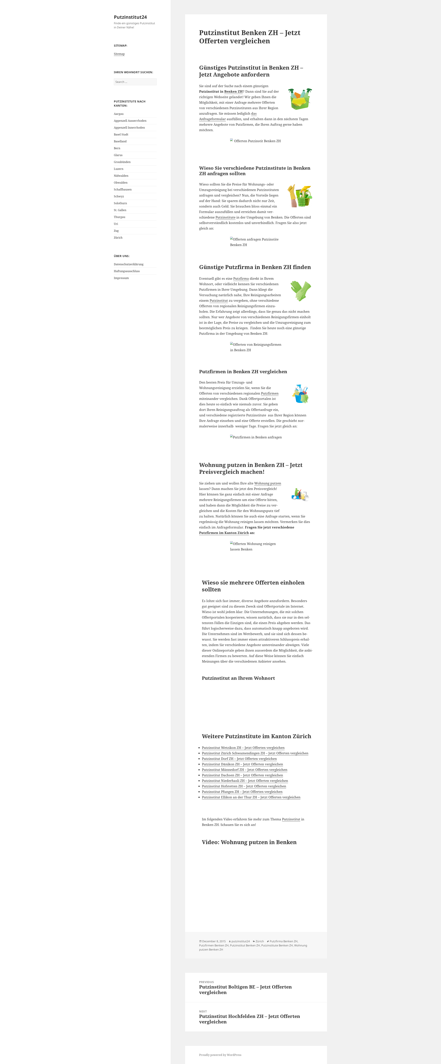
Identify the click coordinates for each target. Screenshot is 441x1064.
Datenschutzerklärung (128, 264)
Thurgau (119, 217)
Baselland (120, 141)
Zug (116, 231)
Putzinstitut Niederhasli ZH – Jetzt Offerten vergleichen (245, 780)
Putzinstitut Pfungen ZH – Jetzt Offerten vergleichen (242, 791)
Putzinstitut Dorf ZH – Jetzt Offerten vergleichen (239, 758)
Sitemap (119, 54)
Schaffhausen (123, 189)
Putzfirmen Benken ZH (214, 945)
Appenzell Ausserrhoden (130, 121)
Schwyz (119, 196)
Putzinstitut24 (130, 17)
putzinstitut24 (241, 941)
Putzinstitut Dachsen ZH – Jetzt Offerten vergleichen (242, 775)
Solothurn (120, 203)
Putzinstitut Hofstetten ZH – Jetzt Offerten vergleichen (244, 786)
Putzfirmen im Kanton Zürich (224, 533)
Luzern (118, 169)
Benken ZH (233, 91)
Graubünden (122, 162)
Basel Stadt (121, 134)
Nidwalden (121, 176)
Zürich (118, 237)
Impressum (121, 278)
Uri (116, 224)
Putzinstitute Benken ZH (277, 945)
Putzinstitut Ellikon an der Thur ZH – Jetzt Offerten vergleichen (251, 797)
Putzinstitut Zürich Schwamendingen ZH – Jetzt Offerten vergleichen (255, 753)
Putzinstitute (225, 217)
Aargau (119, 114)
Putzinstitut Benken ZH (245, 945)
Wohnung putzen (267, 483)
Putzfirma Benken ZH (284, 941)
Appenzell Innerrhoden (129, 127)
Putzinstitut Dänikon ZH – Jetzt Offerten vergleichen (242, 764)
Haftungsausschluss (127, 271)
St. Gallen (120, 210)
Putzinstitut (219, 300)
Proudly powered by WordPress (220, 1055)
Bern (117, 148)
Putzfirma (241, 278)
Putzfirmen (270, 393)
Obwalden (120, 182)
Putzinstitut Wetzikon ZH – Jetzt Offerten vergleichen (243, 747)
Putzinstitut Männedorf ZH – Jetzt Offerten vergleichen (244, 769)
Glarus (118, 155)
